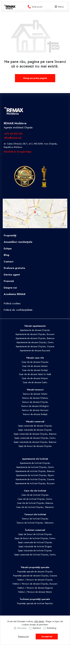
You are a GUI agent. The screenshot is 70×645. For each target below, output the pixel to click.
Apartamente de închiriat (35, 458)
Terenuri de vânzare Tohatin (35, 393)
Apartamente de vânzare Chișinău (35, 330)
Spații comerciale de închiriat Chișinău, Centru (35, 554)
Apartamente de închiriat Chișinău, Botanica (35, 471)
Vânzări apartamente (35, 326)
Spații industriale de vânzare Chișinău (35, 429)
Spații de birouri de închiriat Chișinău (35, 534)
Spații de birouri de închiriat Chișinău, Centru (35, 538)
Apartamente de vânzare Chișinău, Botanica (35, 338)
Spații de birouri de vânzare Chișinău (35, 446)
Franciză (9, 281)
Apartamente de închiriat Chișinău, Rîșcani (35, 475)
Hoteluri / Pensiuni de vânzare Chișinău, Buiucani (35, 583)
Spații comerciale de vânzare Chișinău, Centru (35, 438)
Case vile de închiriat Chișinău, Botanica (35, 503)
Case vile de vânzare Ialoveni (35, 366)
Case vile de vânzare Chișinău (35, 362)
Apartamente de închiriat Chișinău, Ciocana (35, 479)
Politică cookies (12, 303)
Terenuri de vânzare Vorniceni (35, 410)
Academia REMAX (14, 294)
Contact (8, 261)
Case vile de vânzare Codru (35, 382)
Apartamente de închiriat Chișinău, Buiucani (35, 483)
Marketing (51, 628)
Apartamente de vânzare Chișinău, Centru (35, 342)
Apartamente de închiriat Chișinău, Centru (35, 467)
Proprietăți (10, 235)
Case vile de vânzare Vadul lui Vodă (35, 374)
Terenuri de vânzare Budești (35, 414)
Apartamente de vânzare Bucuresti (35, 350)
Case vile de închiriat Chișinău (35, 495)
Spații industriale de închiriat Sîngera (35, 546)
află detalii (39, 621)
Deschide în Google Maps (17, 151)
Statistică (37, 628)
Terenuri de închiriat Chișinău (35, 518)
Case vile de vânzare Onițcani (35, 378)
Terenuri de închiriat (35, 514)
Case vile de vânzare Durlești (35, 370)
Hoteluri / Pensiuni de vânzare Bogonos (35, 587)
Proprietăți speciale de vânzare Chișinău (35, 571)
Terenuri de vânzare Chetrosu (35, 398)
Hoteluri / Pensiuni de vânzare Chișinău (35, 579)
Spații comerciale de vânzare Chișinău (35, 425)
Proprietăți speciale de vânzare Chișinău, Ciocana (35, 575)
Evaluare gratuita (14, 268)
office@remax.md (12, 137)
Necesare (22, 628)
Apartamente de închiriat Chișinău (35, 463)
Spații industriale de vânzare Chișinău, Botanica (35, 442)
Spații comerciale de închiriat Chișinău (35, 542)
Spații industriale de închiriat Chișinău (35, 550)
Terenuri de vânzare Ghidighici (35, 406)
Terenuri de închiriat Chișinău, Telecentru (35, 522)
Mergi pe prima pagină (35, 78)
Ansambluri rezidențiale (18, 242)
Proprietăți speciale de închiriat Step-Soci (35, 603)
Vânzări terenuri (35, 389)
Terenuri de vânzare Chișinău (35, 402)
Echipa (8, 248)
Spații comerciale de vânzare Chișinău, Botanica (35, 433)
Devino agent (12, 274)
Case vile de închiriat (35, 490)
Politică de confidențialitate (18, 310)
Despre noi (10, 288)
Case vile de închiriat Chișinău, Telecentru (35, 507)
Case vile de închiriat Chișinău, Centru (35, 499)
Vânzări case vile (35, 357)
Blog (6, 255)
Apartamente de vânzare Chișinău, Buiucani (35, 334)
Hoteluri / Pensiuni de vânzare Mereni (35, 591)
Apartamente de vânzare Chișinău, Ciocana (35, 346)
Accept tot (46, 636)
